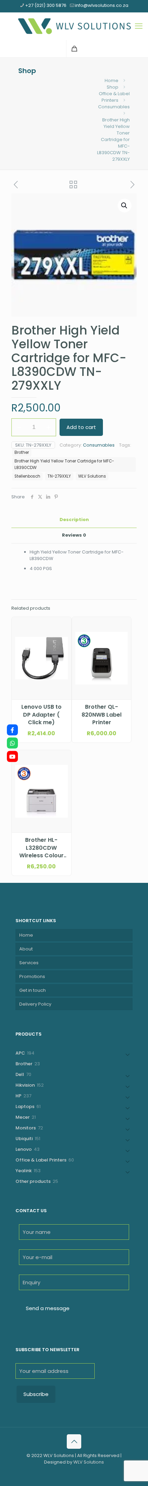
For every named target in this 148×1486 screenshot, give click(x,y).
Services (29, 962)
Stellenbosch (27, 476)
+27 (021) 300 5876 (45, 5)
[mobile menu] (139, 26)
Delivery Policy (35, 1004)
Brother (21, 452)
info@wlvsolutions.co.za (101, 5)
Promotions (32, 976)
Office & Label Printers (114, 96)
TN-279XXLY (59, 476)
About (26, 949)
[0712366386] (12, 743)
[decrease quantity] (19, 427)
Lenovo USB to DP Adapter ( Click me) (41, 714)
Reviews (74, 535)
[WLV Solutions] (74, 26)
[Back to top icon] (74, 1441)
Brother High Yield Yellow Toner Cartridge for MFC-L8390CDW (64, 464)
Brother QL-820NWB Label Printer (101, 714)
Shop (112, 87)
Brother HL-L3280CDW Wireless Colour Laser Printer (41, 847)
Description (74, 519)
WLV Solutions (92, 476)
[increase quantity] (48, 427)
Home (111, 80)
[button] (124, 205)
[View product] (63, 634)
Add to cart (81, 427)
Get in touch (32, 990)
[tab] (74, 520)
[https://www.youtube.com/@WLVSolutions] (12, 756)
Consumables (114, 106)
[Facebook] (12, 729)
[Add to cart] (63, 624)
